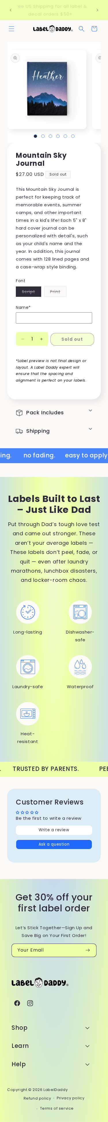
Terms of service (57, 1108)
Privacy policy (70, 1098)
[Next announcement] (97, 10)
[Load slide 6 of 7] (73, 136)
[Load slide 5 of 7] (65, 136)
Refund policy (37, 1098)
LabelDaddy (55, 1089)
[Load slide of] (35, 136)
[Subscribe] (87, 950)
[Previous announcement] (10, 10)
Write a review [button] (54, 830)
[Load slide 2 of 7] (43, 136)
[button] (11, 28)
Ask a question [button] (54, 844)
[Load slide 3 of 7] (50, 136)
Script (31, 292)
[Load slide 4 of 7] (58, 136)
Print (58, 292)
